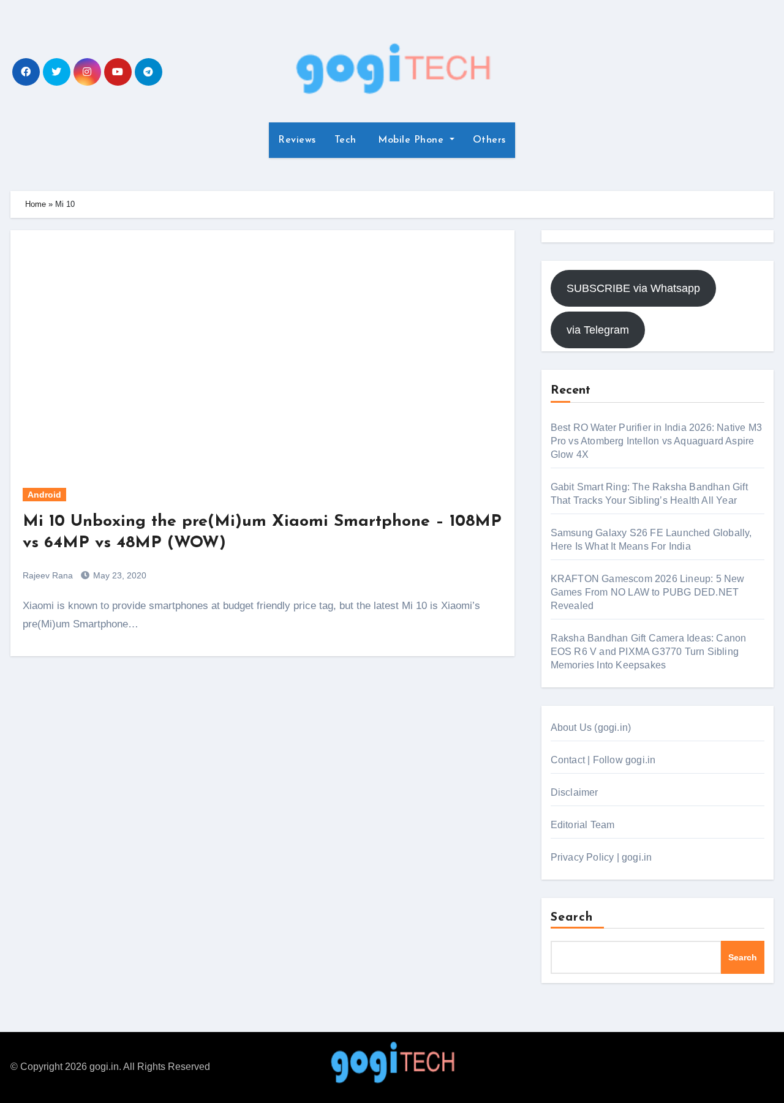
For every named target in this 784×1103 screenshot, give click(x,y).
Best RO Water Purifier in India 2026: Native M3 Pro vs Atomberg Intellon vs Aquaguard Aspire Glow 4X (656, 441)
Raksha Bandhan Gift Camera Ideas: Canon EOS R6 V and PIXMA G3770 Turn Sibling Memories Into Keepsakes (649, 651)
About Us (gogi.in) (591, 727)
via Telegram (598, 330)
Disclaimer (574, 792)
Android (44, 494)
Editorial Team (583, 825)
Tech (345, 140)
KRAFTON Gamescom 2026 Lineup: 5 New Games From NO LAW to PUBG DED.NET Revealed (648, 592)
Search (572, 917)
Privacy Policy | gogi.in (601, 857)
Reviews (297, 140)
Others (489, 140)
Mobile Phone (411, 140)
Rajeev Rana (48, 575)
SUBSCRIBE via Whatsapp (633, 288)
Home (35, 204)
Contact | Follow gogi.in (603, 760)
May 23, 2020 (118, 575)
